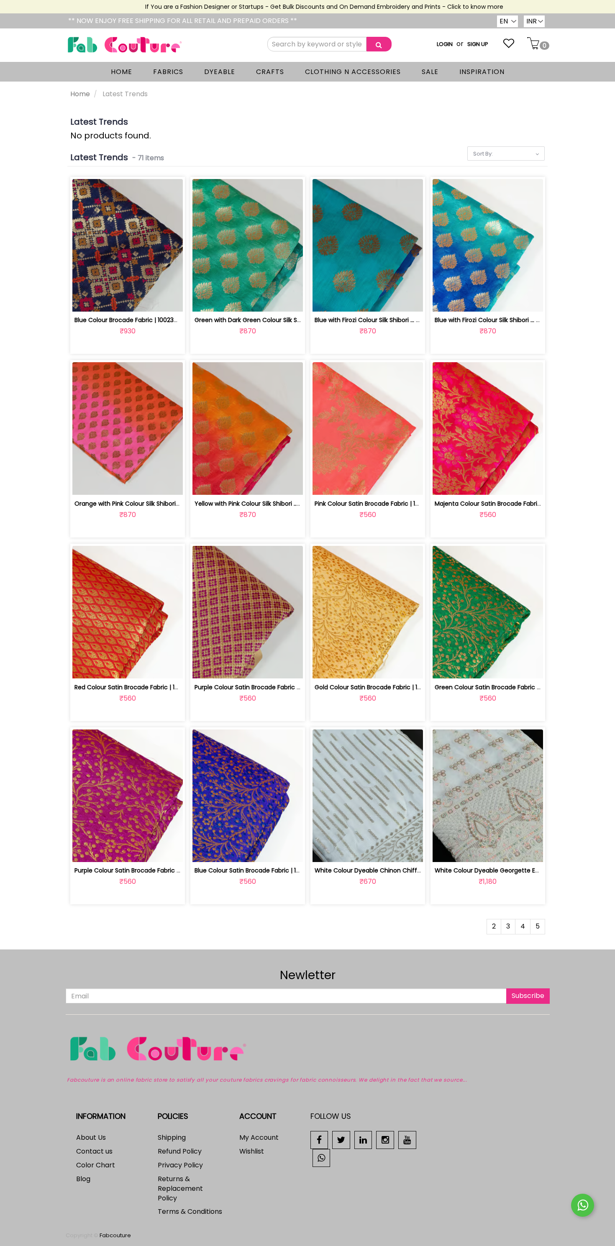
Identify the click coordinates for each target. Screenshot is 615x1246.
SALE (430, 72)
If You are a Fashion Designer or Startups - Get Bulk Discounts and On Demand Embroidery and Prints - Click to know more (304, 7)
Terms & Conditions (190, 1211)
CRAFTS (270, 72)
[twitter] (341, 1139)
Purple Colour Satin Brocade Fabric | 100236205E (143, 870)
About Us (91, 1137)
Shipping (172, 1137)
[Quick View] (147, 300)
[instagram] (385, 1139)
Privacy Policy (180, 1165)
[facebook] (319, 1139)
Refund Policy (180, 1151)
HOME (121, 72)
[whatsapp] (322, 1157)
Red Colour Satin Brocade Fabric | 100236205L (139, 687)
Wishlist (251, 1151)
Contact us (94, 1151)
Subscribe (528, 995)
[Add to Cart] (108, 300)
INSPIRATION (482, 72)
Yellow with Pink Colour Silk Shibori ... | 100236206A (266, 503)
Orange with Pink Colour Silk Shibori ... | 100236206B (147, 503)
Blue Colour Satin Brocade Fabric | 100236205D (261, 870)
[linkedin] (363, 1139)
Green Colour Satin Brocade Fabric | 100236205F (504, 687)
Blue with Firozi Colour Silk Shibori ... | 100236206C (504, 320)
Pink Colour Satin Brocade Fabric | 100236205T (381, 503)
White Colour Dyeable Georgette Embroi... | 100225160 (512, 870)
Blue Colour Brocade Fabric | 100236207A (133, 320)
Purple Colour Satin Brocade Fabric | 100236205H (264, 687)
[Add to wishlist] (127, 300)
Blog (83, 1179)
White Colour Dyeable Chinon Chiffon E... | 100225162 (390, 870)
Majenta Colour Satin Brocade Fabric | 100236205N (507, 503)
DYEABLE (219, 72)
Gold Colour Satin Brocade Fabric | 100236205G (382, 687)
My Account (259, 1137)
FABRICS (168, 72)
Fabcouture (115, 1235)
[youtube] (407, 1139)
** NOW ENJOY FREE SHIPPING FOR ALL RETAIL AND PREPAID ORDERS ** (182, 21)
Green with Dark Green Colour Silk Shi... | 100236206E (269, 320)
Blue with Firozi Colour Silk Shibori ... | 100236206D (384, 320)
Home (80, 94)
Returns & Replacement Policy (180, 1188)
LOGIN (445, 44)
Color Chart (95, 1165)
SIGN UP (477, 44)
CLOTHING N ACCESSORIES (353, 72)
